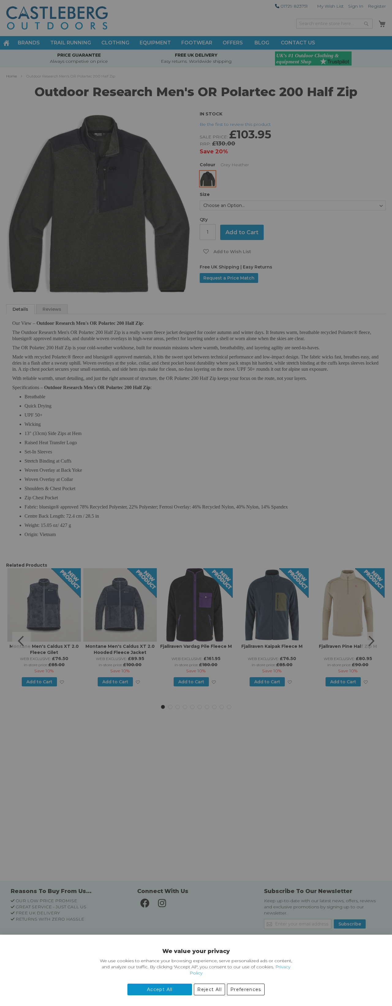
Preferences (245, 989)
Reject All (209, 989)
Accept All (160, 989)
